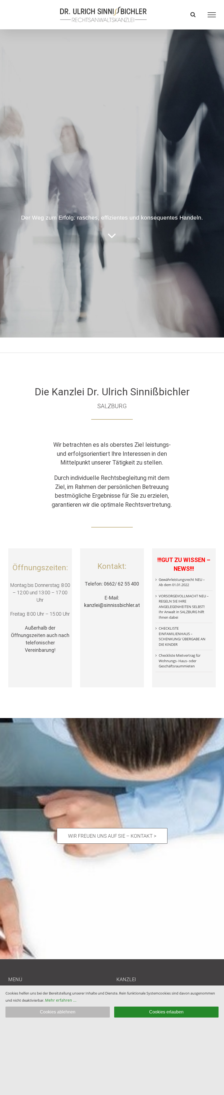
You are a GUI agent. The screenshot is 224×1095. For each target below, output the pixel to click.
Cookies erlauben (166, 1012)
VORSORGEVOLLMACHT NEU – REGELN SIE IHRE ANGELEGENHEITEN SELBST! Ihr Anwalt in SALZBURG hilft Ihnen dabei (184, 606)
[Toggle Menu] (212, 14)
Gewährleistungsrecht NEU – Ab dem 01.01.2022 (182, 582)
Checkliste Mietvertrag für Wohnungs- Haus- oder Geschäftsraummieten (180, 660)
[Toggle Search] (193, 14)
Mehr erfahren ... (60, 1000)
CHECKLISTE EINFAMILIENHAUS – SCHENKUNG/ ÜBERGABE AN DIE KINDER (182, 636)
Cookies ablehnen (57, 1012)
